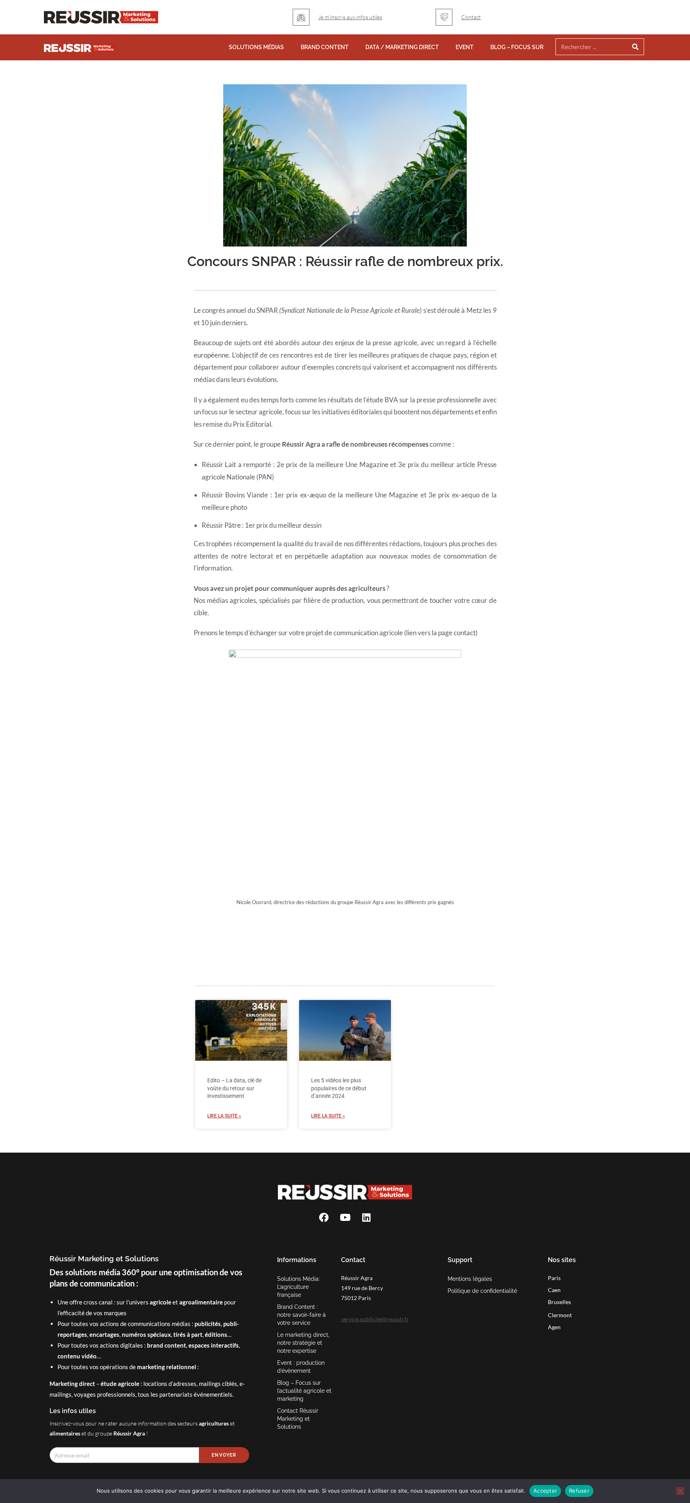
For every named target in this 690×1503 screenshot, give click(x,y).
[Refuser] (680, 1491)
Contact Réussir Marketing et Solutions (297, 1419)
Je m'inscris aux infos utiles (350, 17)
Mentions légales (470, 1279)
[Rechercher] (635, 47)
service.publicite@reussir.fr (375, 1319)
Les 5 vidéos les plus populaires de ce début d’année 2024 (339, 1088)
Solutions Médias (256, 47)
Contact (471, 17)
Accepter (545, 1490)
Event (465, 47)
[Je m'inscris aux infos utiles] (301, 17)
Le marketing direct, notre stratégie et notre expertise (303, 1343)
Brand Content (325, 47)
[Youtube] (345, 1217)
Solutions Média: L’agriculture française (298, 1287)
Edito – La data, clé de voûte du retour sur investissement (234, 1088)
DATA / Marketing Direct (402, 47)
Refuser (579, 1490)
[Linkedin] (366, 1217)
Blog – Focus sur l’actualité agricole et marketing (304, 1391)
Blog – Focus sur (516, 47)
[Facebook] (323, 1217)
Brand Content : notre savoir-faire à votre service (301, 1315)
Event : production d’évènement (301, 1367)
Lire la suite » (224, 1116)
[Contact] (444, 17)
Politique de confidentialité (482, 1291)
